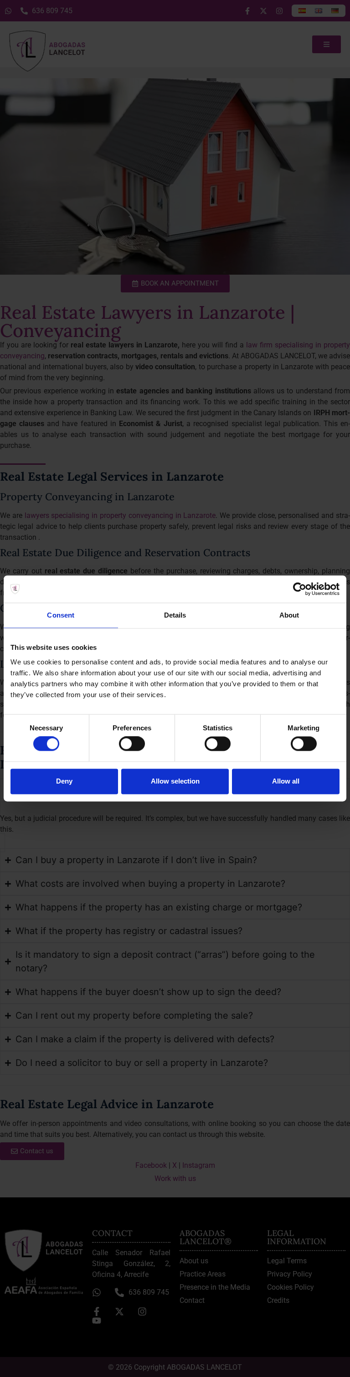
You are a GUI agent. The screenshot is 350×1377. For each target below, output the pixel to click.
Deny (64, 781)
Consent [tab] (60, 615)
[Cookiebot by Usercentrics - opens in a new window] (300, 589)
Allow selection (175, 781)
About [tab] (289, 615)
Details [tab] (175, 615)
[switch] (132, 744)
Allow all (285, 781)
